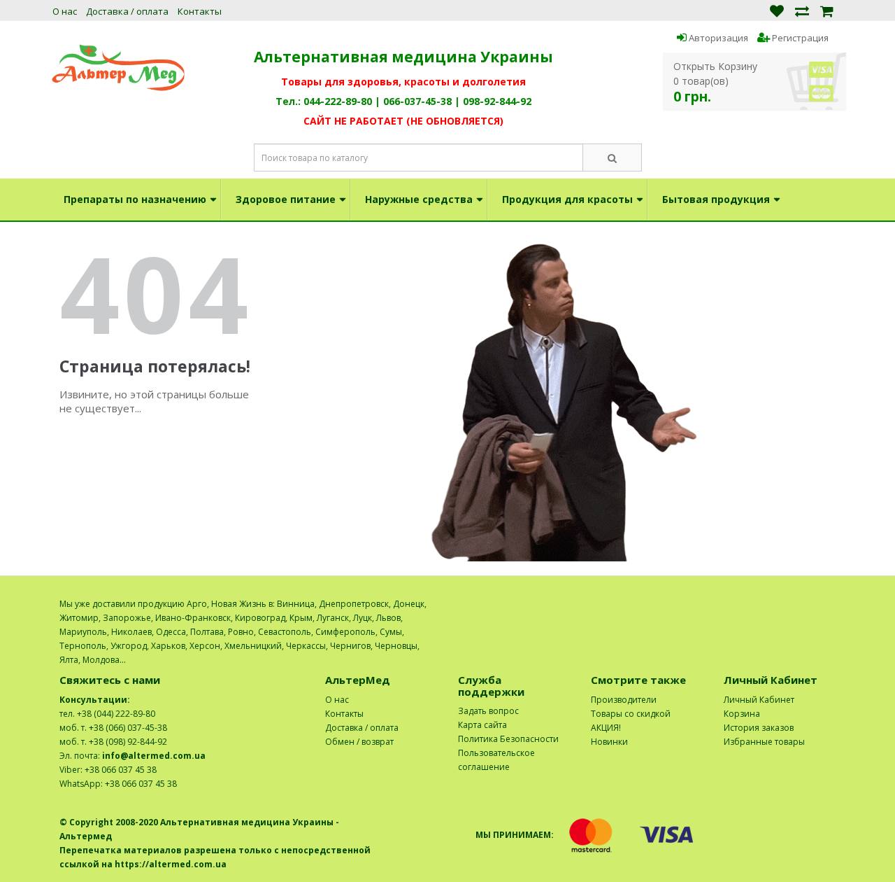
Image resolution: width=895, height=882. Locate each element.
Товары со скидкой (631, 714)
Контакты (200, 11)
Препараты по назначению (135, 199)
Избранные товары (764, 742)
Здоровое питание (286, 199)
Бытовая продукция (716, 199)
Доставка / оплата (127, 11)
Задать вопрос (488, 711)
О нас (64, 11)
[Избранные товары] (777, 10)
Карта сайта (482, 725)
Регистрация (799, 37)
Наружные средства (419, 199)
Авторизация (717, 37)
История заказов (759, 728)
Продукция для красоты (567, 199)
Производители (624, 700)
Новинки (609, 742)
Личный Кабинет (759, 700)
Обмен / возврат (359, 742)
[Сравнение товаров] (802, 10)
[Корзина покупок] (827, 10)
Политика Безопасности (508, 739)
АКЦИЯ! (606, 728)
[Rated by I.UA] (805, 604)
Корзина (742, 714)
